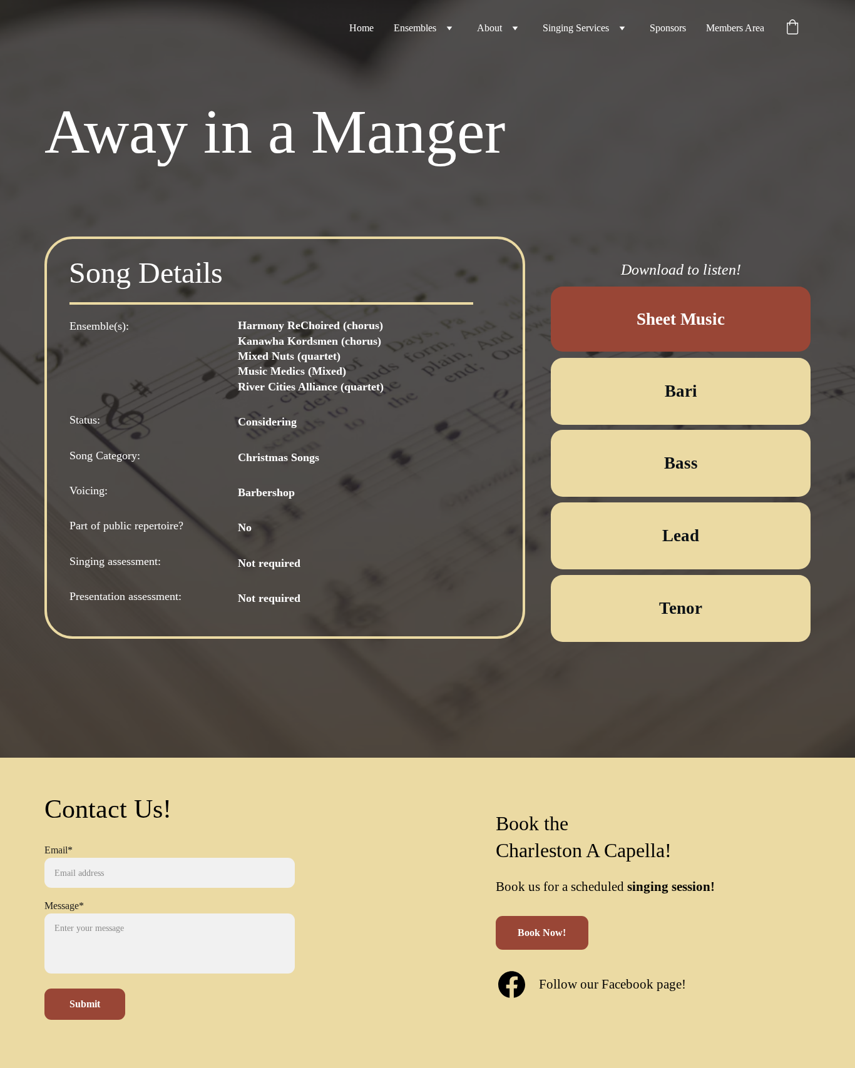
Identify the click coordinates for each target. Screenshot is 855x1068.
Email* (58, 850)
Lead (680, 535)
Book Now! (542, 932)
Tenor (680, 608)
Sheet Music (681, 319)
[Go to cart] (792, 28)
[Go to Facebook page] (511, 984)
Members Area (735, 28)
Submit (84, 1004)
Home (361, 28)
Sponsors (668, 28)
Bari (681, 391)
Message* (64, 905)
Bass (681, 463)
